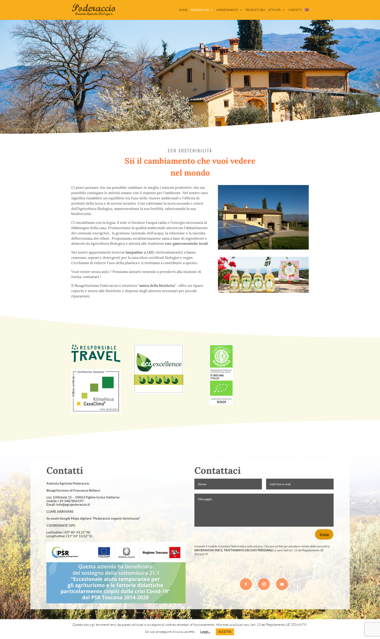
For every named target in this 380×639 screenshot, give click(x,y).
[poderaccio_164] (263, 248)
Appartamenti (227, 10)
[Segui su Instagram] (264, 584)
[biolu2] (263, 291)
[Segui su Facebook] (246, 584)
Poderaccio (199, 10)
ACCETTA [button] (224, 631)
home (183, 10)
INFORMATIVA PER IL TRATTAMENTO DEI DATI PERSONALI (233, 550)
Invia (324, 534)
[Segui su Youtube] (282, 584)
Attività (274, 10)
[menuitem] (307, 14)
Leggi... (205, 631)
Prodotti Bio (255, 10)
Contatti (295, 10)
